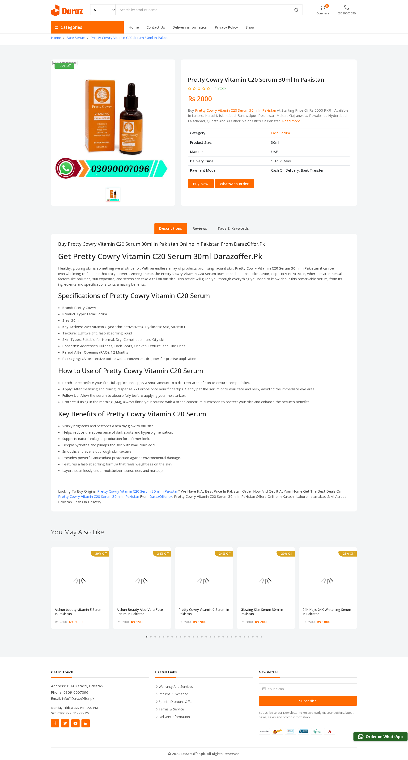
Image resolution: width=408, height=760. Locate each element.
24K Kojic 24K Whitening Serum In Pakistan (326, 612)
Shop (250, 27)
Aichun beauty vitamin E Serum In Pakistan (78, 612)
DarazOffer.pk (160, 496)
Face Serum (280, 133)
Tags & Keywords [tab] (233, 228)
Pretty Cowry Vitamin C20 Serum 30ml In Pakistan (235, 110)
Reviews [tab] (200, 228)
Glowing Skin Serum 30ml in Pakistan (262, 612)
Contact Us (155, 27)
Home (134, 27)
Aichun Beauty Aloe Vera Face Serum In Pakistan (140, 612)
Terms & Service (171, 709)
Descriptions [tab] (170, 228)
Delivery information (190, 27)
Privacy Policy (226, 27)
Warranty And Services (176, 686)
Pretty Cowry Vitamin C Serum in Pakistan (203, 612)
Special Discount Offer (176, 701)
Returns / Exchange (173, 694)
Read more (291, 120)
